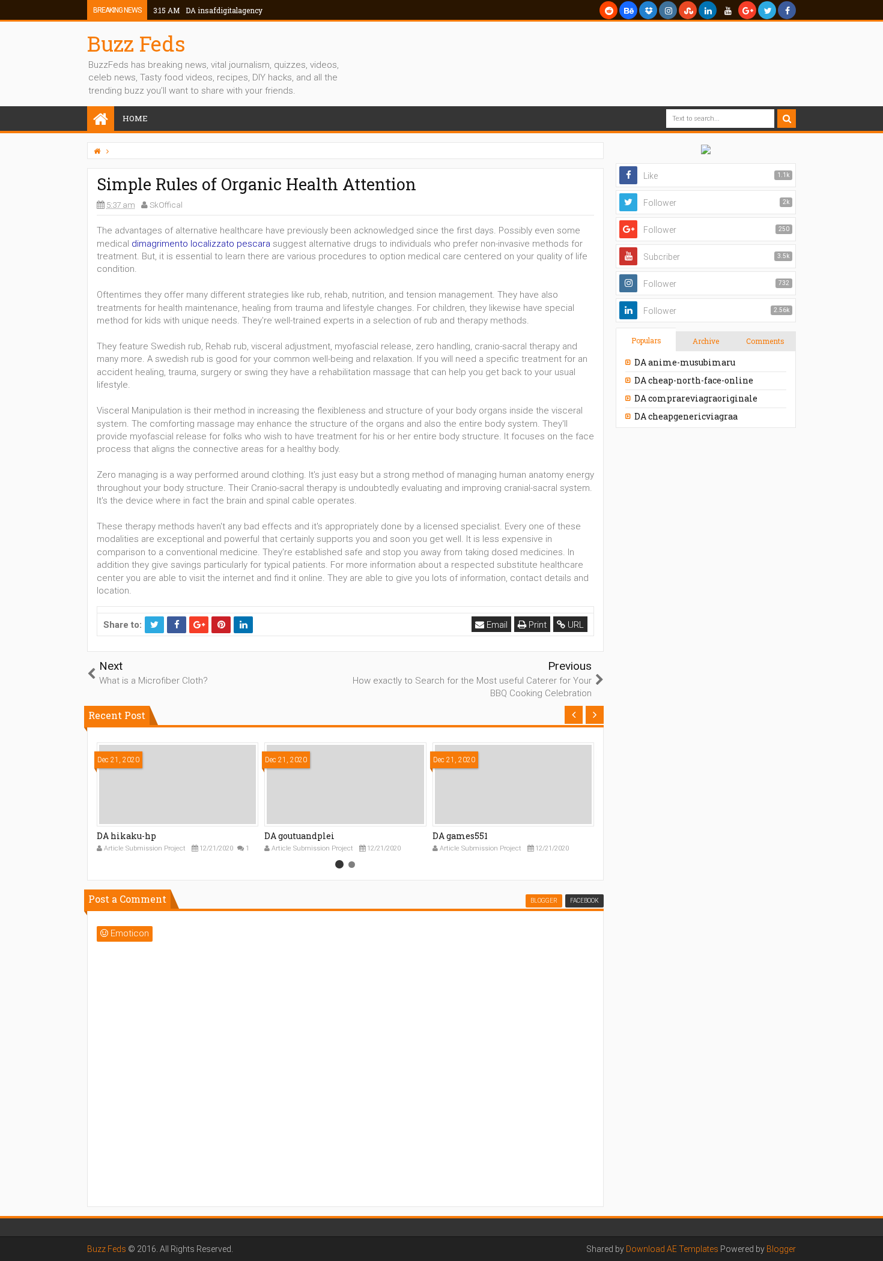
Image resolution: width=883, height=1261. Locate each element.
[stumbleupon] (688, 10)
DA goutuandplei (299, 835)
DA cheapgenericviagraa (686, 416)
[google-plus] (747, 10)
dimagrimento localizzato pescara (201, 243)
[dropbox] (648, 10)
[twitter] (767, 10)
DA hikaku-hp (126, 835)
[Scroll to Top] (868, 1240)
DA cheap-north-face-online (693, 380)
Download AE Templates (672, 1249)
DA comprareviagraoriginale (695, 398)
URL (574, 624)
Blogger (781, 1249)
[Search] (786, 118)
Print (536, 624)
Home (135, 118)
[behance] (628, 10)
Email (496, 624)
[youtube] (727, 10)
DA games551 (460, 835)
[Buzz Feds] (100, 119)
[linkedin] (708, 10)
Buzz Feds (136, 43)
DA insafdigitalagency (207, 10)
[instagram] (668, 10)
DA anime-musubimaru (684, 362)
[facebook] (787, 10)
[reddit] (608, 10)
